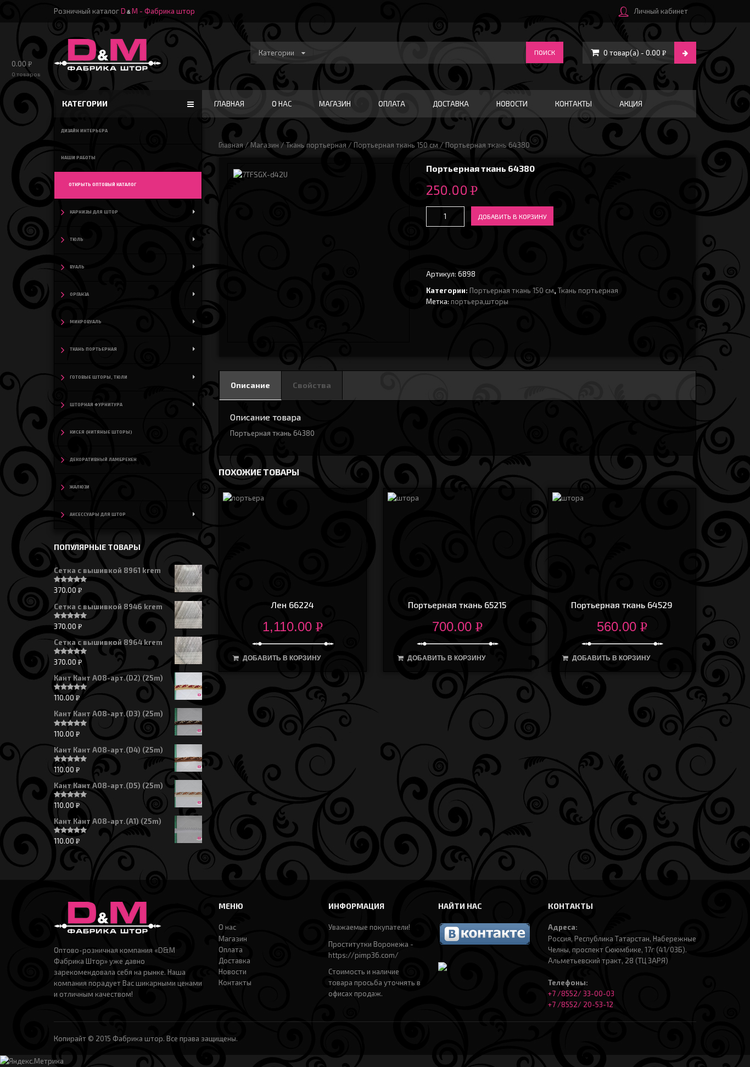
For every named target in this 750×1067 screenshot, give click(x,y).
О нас (282, 103)
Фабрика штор (138, 1038)
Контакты (573, 103)
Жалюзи (79, 487)
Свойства (312, 385)
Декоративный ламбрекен (103, 459)
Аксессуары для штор (98, 514)
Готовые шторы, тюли (98, 377)
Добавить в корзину (512, 216)
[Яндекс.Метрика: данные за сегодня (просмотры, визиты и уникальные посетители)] (32, 1060)
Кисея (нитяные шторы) (101, 432)
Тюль (76, 239)
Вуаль (77, 266)
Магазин (335, 103)
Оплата (391, 103)
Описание (250, 385)
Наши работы (78, 157)
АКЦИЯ (630, 103)
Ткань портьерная (316, 145)
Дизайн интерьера (84, 130)
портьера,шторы (479, 301)
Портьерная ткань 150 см (396, 145)
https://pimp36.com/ (363, 955)
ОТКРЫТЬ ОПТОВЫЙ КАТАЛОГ (102, 184)
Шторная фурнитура (96, 404)
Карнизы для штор (94, 212)
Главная (229, 103)
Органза (79, 294)
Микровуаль (86, 321)
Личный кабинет (661, 11)
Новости (512, 103)
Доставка (451, 103)
